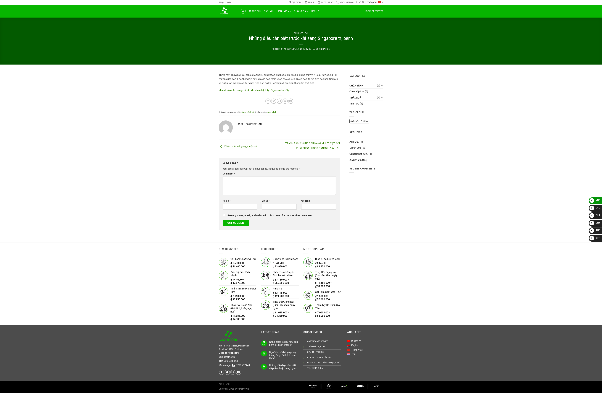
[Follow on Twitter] (360, 2)
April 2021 (355, 141)
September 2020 (358, 153)
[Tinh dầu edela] (344, 386)
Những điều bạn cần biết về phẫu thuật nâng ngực (282, 367)
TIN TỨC (354, 103)
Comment (229, 173)
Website (305, 201)
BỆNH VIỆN (283, 11)
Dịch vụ (268, 11)
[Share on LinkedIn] (290, 101)
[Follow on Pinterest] (238, 372)
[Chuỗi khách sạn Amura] (313, 386)
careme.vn (243, 389)
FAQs (221, 2)
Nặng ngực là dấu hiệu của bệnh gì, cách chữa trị (283, 343)
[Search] (243, 11)
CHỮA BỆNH (356, 85)
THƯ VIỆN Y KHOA (315, 368)
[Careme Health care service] (328, 386)
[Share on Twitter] (273, 101)
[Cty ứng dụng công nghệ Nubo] (375, 386)
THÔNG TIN (300, 11)
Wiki (229, 2)
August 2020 (356, 160)
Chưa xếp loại (301, 33)
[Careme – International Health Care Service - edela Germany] (227, 11)
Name (227, 201)
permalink (271, 112)
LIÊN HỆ (315, 11)
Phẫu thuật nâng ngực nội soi (240, 146)
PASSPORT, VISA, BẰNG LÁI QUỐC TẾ (323, 363)
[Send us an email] (232, 372)
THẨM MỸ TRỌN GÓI (316, 347)
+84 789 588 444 (228, 360)
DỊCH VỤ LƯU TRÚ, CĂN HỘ (318, 357)
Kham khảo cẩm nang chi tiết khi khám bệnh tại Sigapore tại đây (254, 90)
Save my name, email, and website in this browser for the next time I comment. (270, 215)
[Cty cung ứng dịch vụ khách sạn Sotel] (360, 386)
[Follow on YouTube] (363, 2)
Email (266, 201)
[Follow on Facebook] (357, 2)
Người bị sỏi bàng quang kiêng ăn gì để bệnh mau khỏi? (282, 355)
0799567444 (243, 365)
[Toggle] (382, 85)
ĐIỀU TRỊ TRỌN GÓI (315, 352)
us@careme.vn (227, 356)
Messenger (225, 365)
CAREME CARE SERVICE (317, 341)
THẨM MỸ (355, 97)
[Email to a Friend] (279, 101)
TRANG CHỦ (255, 11)
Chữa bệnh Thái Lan (359, 121)
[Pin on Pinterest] (285, 101)
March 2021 (355, 147)
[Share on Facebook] (268, 101)
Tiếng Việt (372, 2)
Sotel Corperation (319, 49)
